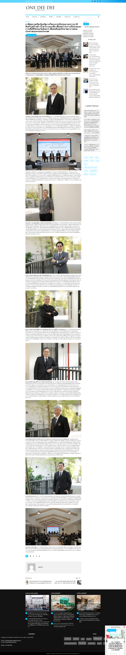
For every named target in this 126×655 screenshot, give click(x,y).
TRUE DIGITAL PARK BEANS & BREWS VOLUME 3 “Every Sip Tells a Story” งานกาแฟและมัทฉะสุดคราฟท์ (63, 625)
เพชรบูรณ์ (86, 174)
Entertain (43, 16)
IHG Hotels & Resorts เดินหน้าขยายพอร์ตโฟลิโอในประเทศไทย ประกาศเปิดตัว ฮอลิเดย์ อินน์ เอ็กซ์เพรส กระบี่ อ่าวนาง (88, 606)
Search (86, 24)
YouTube (44, 1)
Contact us (76, 16)
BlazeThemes (76, 653)
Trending (86, 170)
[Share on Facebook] (33, 556)
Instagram (38, 1)
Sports (85, 164)
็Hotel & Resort (93, 174)
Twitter (33, 1)
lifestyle (92, 160)
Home (27, 16)
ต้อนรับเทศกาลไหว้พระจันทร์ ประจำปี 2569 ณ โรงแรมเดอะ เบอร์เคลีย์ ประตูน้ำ (61, 607)
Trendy (51, 16)
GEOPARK (86, 160)
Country (85, 157)
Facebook (28, 1)
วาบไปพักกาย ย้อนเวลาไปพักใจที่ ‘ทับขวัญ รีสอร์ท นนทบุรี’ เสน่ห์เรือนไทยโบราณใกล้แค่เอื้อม (89, 620)
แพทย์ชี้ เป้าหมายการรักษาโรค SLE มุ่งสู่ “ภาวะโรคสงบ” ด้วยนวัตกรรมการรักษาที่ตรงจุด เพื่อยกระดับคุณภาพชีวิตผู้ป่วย (38, 614)
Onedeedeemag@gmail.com (13, 640)
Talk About (28, 21)
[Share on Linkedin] (39, 556)
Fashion (91, 157)
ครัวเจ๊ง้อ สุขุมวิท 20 (93, 170)
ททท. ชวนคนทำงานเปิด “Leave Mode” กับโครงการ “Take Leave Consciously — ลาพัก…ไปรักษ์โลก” (92, 131)
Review (97, 160)
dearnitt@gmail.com (10, 642)
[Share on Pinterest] (36, 556)
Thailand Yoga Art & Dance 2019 (90, 167)
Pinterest (49, 1)
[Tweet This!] (30, 556)
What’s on (86, 35)
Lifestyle (34, 16)
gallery (96, 157)
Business (58, 16)
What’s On (67, 16)
